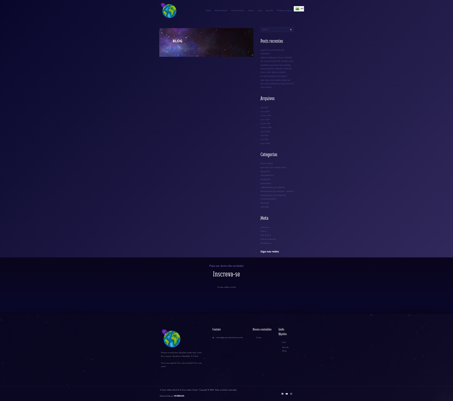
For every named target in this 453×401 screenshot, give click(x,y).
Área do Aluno (237, 11)
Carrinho (269, 11)
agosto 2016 (265, 143)
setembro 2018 (265, 128)
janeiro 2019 (265, 120)
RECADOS (264, 203)
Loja (260, 11)
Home (208, 11)
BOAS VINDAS (266, 164)
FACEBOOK (265, 180)
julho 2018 (264, 136)
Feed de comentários (268, 239)
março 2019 (264, 112)
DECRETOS (265, 172)
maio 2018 (264, 139)
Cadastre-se (264, 227)
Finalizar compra (284, 11)
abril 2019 (264, 108)
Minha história (221, 11)
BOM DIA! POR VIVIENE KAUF (273, 168)
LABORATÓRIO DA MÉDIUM (272, 188)
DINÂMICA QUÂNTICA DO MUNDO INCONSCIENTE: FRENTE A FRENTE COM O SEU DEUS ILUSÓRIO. (276, 69)
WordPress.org (265, 243)
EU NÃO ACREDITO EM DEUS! (273, 76)
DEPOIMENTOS (267, 176)
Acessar (263, 231)
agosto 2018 (265, 132)
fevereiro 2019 (265, 116)
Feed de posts (265, 235)
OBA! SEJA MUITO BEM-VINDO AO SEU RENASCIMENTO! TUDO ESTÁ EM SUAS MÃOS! (277, 84)
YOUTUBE (264, 207)
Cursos (251, 11)
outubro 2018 (265, 124)
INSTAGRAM (265, 184)
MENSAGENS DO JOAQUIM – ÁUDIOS (277, 191)
